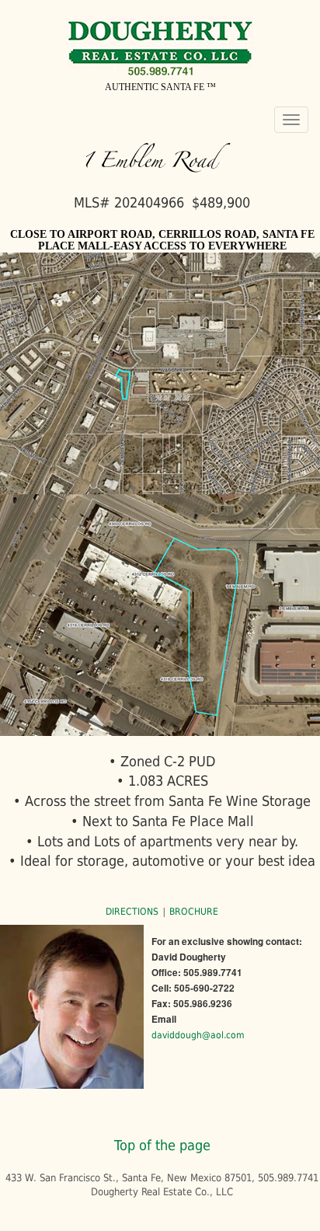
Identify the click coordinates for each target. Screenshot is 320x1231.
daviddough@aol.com (198, 1035)
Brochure (192, 911)
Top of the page (162, 1145)
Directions (133, 911)
